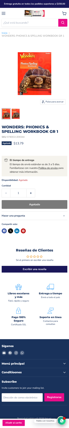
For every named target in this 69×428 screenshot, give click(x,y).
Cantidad (6, 186)
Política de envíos (48, 168)
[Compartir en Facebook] (4, 230)
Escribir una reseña (34, 269)
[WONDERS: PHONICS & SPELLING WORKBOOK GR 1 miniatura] (6, 113)
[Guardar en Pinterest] (23, 230)
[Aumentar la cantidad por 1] (31, 193)
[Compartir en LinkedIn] (16, 230)
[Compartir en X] (10, 230)
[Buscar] (62, 23)
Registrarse (54, 397)
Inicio (4, 33)
